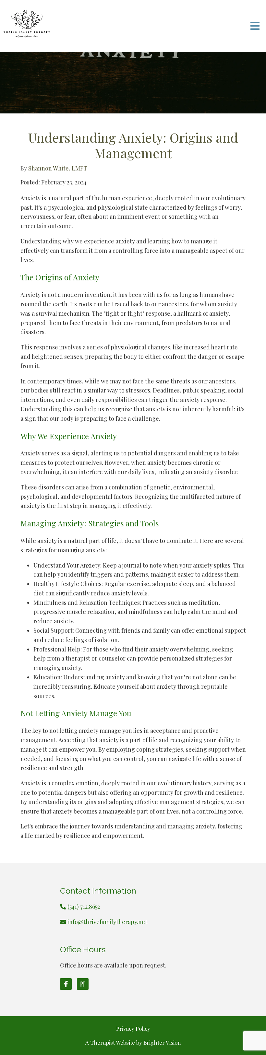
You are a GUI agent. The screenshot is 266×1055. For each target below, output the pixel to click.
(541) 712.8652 (83, 906)
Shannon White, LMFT (57, 168)
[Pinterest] (83, 984)
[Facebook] (66, 984)
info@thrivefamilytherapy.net (107, 922)
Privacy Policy (133, 1028)
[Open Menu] (255, 26)
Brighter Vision (162, 1042)
